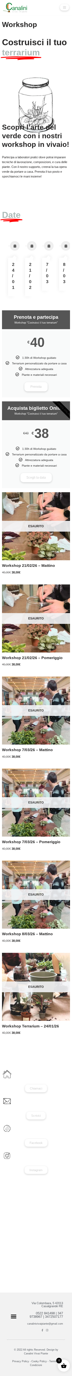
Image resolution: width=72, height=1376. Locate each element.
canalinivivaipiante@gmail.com (45, 1323)
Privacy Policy (20, 1361)
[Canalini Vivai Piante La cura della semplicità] (15, 7)
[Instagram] (47, 1330)
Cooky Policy (39, 1361)
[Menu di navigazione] (64, 7)
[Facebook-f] (42, 1330)
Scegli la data (36, 477)
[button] (13, 1316)
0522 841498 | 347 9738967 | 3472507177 (46, 1315)
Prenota (36, 386)
